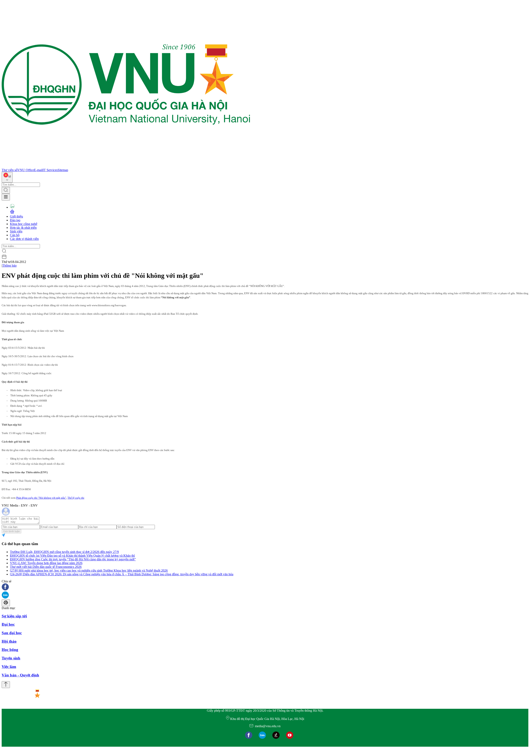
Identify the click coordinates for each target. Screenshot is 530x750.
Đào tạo (15, 220)
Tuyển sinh (11, 658)
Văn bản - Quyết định (20, 675)
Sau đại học (12, 633)
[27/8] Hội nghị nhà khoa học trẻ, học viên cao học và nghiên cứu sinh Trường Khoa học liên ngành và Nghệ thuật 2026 (89, 570)
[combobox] (7, 177)
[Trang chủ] (126, 166)
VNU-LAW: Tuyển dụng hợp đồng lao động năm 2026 (46, 563)
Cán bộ (14, 235)
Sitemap (63, 170)
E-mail (38, 170)
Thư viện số (9, 170)
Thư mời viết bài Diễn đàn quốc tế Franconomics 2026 (46, 567)
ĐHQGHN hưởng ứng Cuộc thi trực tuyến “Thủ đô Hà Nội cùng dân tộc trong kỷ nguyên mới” (73, 559)
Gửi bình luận (11, 531)
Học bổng (10, 649)
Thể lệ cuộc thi (75, 497)
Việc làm (9, 666)
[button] (265, 587)
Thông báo (9, 265)
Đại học (8, 624)
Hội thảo (9, 641)
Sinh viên (16, 231)
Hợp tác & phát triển (23, 227)
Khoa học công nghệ (23, 224)
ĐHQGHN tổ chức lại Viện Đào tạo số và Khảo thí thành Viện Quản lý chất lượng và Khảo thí (72, 555)
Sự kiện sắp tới (14, 616)
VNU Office (25, 170)
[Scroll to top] (6, 684)
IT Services (50, 170)
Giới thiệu (16, 216)
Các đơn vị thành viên (24, 239)
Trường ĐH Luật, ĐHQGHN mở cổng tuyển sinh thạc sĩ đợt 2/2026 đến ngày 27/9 (64, 552)
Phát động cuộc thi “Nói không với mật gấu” (41, 497)
